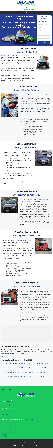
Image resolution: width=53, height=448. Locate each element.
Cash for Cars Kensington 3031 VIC (14, 381)
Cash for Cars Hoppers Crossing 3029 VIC (40, 381)
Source (2, 356)
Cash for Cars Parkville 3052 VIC (37, 367)
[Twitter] (27, 442)
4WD (21, 312)
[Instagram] (31, 442)
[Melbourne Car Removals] (26, 2)
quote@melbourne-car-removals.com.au (16, 405)
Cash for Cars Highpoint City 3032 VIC (15, 363)
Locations (4, 436)
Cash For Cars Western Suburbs (10, 430)
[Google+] (34, 442)
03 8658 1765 (26, 9)
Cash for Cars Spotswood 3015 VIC (38, 372)
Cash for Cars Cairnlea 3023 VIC (37, 376)
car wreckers (42, 199)
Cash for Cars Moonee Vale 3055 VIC (39, 363)
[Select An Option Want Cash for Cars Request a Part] (44, 21)
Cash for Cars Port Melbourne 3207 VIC (15, 372)
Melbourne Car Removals (7, 55)
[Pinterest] (24, 442)
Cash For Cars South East (8, 432)
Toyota (41, 206)
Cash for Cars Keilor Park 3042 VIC (14, 367)
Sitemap (4, 434)
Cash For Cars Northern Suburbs (10, 427)
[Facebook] (18, 442)
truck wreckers (19, 240)
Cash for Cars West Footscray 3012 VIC (15, 376)
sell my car (15, 177)
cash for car (28, 95)
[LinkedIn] (21, 442)
